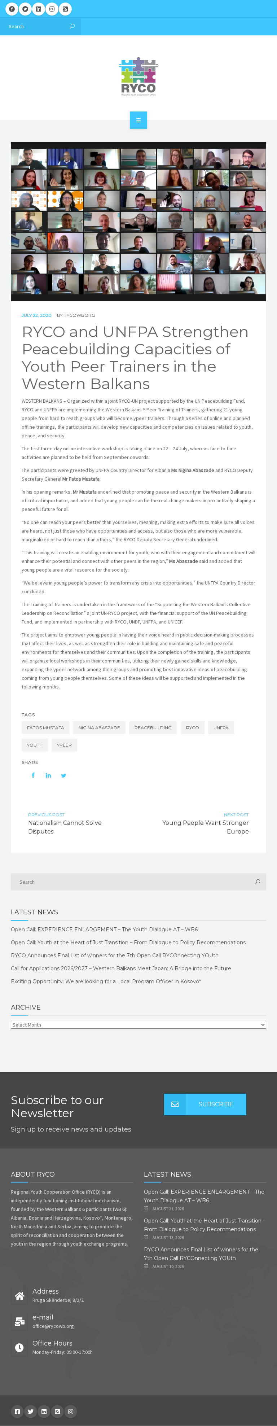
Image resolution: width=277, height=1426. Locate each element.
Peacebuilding (153, 727)
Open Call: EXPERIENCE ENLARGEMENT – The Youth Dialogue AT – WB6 (104, 929)
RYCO (192, 727)
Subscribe (216, 1104)
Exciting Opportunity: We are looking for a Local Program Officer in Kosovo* (106, 981)
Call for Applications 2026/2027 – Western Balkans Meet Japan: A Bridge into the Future (121, 968)
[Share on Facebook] (29, 775)
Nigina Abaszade (99, 727)
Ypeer (64, 745)
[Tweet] (59, 775)
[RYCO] (138, 76)
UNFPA (221, 727)
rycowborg (79, 315)
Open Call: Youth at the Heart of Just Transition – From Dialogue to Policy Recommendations (128, 942)
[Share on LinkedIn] (44, 775)
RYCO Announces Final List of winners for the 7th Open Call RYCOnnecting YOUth (115, 955)
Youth (35, 745)
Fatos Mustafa (45, 727)
